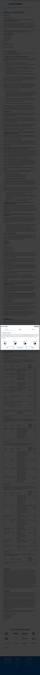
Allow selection (20, 347)
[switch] (15, 343)
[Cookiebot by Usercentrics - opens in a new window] (34, 326)
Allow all (32, 347)
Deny (7, 347)
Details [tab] (20, 329)
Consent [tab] (6, 329)
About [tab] (33, 329)
